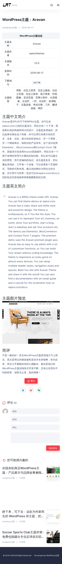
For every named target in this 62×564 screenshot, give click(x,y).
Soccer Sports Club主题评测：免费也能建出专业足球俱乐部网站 (23, 534)
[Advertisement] (31, 494)
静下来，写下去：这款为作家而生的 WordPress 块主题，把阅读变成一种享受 (23, 514)
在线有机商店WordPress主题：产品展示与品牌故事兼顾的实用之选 (23, 470)
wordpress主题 (9, 27)
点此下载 (36, 82)
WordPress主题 (52, 555)
